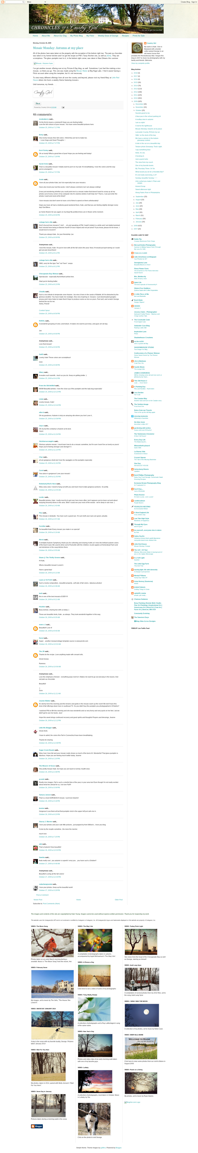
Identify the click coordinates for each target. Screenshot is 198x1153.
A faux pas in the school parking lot (148, 116)
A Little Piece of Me (141, 294)
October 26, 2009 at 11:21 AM (50, 694)
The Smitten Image (141, 404)
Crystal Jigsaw (140, 457)
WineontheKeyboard (142, 446)
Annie (41, 179)
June (138, 206)
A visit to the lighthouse (143, 126)
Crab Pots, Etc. (139, 363)
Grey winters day (139, 514)
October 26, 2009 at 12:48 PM (50, 743)
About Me (46, 36)
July (137, 203)
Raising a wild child (140, 328)
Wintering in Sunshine (141, 418)
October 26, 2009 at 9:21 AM (49, 599)
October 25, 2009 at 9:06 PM (49, 334)
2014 (136, 86)
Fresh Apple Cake (140, 322)
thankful (136, 560)
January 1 (137, 308)
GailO (41, 354)
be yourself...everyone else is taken (147, 530)
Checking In (139, 156)
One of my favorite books (144, 165)
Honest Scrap (140, 186)
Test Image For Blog (140, 349)
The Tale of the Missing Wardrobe (145, 459)
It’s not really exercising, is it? (146, 175)
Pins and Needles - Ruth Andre (144, 389)
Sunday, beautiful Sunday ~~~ (146, 178)
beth (40, 593)
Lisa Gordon (138, 393)
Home (35, 36)
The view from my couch (144, 162)
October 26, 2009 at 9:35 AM (49, 617)
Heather (42, 607)
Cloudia (42, 292)
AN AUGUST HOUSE (141, 465)
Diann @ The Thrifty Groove (49, 558)
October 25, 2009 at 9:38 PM (49, 365)
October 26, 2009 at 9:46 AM (49, 631)
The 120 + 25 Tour (141, 550)
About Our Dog (60, 36)
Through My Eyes (140, 524)
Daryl (41, 638)
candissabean (139, 501)
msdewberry (44, 119)
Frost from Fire (139, 406)
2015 (136, 82)
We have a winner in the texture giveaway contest (146, 139)
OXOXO (137, 306)
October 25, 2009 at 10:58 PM (50, 419)
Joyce (41, 426)
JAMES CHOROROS (142, 373)
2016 (136, 79)
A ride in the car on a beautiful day (147, 143)
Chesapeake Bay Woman (48, 274)
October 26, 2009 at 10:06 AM (50, 667)
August (138, 200)
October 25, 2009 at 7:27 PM (49, 143)
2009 (136, 101)
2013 (136, 89)
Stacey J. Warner (45, 822)
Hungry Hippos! (139, 302)
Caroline (42, 526)
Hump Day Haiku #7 (140, 577)
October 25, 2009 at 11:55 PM (50, 477)
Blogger (118, 1148)
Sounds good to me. (142, 113)
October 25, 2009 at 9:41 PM (49, 378)
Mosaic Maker (81, 71)
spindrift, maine (140, 593)
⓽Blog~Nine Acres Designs (145, 621)
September (140, 197)
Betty (41, 135)
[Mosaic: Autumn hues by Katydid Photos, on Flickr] (43, 63)
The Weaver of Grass (47, 766)
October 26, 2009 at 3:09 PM (49, 788)
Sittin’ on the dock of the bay (145, 135)
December (140, 104)
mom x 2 (42, 625)
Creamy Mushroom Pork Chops (144, 241)
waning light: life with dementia (145, 570)
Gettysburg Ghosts (141, 469)
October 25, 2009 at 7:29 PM (49, 157)
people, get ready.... (140, 595)
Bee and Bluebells (140, 296)
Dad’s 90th (137, 448)
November (140, 107)
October (139, 110)
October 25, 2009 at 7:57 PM (49, 172)
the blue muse (139, 422)
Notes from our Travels (143, 410)
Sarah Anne (43, 164)
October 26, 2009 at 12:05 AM (50, 490)
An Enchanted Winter (141, 509)
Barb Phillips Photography (144, 475)
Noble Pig (137, 239)
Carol (41, 470)
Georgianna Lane (140, 263)
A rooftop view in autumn (144, 119)
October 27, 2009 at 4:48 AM (49, 864)
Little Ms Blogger (45, 728)
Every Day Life (139, 440)
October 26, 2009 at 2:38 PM (49, 772)
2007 (136, 229)
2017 (136, 76)
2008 (136, 226)
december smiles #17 (141, 424)
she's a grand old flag (141, 343)
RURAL (42, 321)
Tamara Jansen (45, 795)
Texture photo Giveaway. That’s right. (148, 147)
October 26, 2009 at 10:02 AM (50, 644)
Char (41, 457)
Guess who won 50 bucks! (143, 430)
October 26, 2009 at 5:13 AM (49, 573)
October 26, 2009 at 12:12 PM (50, 720)
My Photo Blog (76, 36)
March (138, 215)
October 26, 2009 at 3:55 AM (49, 550)
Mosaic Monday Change (142, 546)
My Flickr (90, 36)
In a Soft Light (139, 558)
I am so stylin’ (140, 122)
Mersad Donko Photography (145, 245)
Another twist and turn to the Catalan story (148, 400)
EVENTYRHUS (139, 587)
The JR (41, 651)
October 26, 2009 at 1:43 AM (49, 506)
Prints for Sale (139, 36)
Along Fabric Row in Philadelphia (147, 192)
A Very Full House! (140, 436)
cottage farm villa (45, 222)
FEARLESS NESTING (142, 507)
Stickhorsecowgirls (46, 441)
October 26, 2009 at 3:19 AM (49, 532)
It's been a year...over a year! (143, 497)
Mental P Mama (140, 576)
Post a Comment (42, 895)
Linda (41, 399)
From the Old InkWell (47, 386)
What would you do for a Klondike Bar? (149, 172)
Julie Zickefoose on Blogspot (145, 257)
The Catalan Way (140, 399)
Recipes (125, 36)
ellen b (41, 412)
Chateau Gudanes (141, 599)
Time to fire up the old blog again (144, 412)
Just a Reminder (139, 491)
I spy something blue (142, 150)
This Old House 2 (140, 381)
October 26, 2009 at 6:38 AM (49, 586)
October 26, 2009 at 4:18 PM (49, 801)
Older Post (119, 900)
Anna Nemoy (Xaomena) (143, 581)
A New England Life (141, 513)
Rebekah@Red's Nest (47, 484)
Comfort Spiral (44, 310)
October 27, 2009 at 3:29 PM (49, 890)
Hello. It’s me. (140, 153)
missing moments (141, 416)
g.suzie (41, 779)
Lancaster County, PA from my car (147, 132)
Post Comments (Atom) (51, 904)
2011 (136, 95)
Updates (137, 471)
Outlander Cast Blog (142, 326)
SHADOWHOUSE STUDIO (144, 347)
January (139, 222)
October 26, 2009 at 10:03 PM (50, 850)
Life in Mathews (140, 361)
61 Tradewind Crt (139, 485)
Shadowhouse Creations (143, 338)
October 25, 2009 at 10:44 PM (50, 405)
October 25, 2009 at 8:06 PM (49, 215)
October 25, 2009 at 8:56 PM (49, 314)
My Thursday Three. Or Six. (145, 169)
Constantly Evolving (142, 613)
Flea (40, 513)
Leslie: (41, 497)
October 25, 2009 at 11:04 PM (50, 434)
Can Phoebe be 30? (140, 259)
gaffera (103, 1148)
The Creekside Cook (142, 320)
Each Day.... (138, 489)
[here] (109, 56)
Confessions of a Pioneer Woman (147, 353)
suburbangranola (45, 884)
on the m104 (139, 341)
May (137, 209)
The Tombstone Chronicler (144, 434)
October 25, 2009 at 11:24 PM (50, 450)
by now (136, 532)
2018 (136, 73)
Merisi (41, 540)
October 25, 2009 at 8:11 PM (49, 253)
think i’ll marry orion (140, 278)
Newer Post (38, 900)
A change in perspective (142, 572)
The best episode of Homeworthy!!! (145, 284)
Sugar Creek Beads (46, 750)
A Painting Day (139, 387)
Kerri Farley (43, 150)
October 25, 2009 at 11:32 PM (50, 463)
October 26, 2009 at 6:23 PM (49, 814)
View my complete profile (140, 63)
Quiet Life (137, 282)
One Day (137, 463)
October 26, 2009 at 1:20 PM (49, 759)
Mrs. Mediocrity (140, 277)
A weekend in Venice (140, 453)
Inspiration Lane (140, 332)
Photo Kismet (139, 495)
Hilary (41, 372)
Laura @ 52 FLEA (45, 580)
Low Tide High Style (141, 518)
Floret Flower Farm (141, 269)
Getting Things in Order (142, 589)
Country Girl (151, 43)
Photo (136, 333)
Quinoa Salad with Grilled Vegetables (146, 290)
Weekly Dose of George (108, 36)
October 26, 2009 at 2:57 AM (49, 519)
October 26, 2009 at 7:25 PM (49, 837)
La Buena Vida (139, 452)
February (139, 219)
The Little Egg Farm (141, 564)
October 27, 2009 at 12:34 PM (50, 877)
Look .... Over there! (140, 383)
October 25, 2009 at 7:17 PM (49, 127)
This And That (138, 566)
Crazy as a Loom (140, 253)
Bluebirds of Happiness (141, 520)
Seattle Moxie (139, 367)
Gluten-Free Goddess (142, 288)
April (137, 212)
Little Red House (140, 544)
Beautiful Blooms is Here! (142, 265)
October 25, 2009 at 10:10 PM (50, 392)
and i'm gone (138, 526)
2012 (136, 92)
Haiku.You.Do (139, 536)
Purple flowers (138, 503)
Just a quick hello (141, 159)
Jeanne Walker (45, 701)
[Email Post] (62, 107)
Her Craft (137, 394)
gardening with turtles (142, 428)
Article (136, 583)
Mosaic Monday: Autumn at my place (58, 48)
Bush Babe (138, 300)
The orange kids (139, 369)
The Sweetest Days (141, 617)
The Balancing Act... (140, 442)
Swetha (42, 857)
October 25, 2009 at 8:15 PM (49, 284)
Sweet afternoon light (143, 189)
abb (40, 844)
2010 (136, 98)
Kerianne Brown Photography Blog (147, 483)
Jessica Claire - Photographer (145, 312)
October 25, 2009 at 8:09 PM (49, 237)
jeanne (41, 808)
